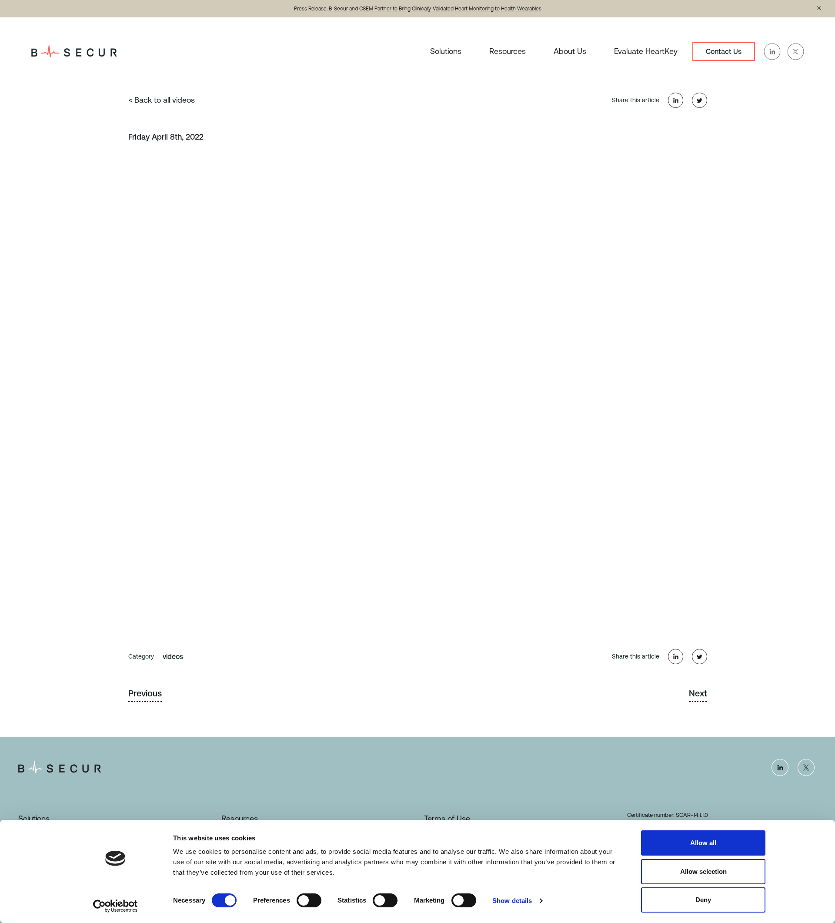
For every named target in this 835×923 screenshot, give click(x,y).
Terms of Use (447, 818)
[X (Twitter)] (806, 767)
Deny (703, 899)
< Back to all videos (161, 99)
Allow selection (703, 871)
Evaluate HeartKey (646, 51)
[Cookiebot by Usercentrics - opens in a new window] (115, 906)
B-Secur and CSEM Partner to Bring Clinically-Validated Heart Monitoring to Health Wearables (435, 9)
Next (698, 693)
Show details (512, 900)
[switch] (309, 900)
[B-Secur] (73, 51)
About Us (570, 51)
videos (173, 656)
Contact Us (723, 51)
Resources (507, 51)
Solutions (445, 51)
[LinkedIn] (779, 767)
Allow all (703, 842)
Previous (145, 693)
